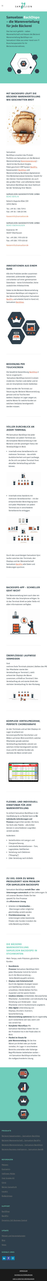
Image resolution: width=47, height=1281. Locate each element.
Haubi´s (5, 1191)
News (4, 1245)
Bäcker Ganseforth (9, 1187)
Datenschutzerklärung (23, 1275)
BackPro (5, 1216)
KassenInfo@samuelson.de (17, 216)
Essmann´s (6, 1169)
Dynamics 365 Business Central (14, 1220)
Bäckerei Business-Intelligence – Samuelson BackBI (22, 1149)
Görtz (4, 1182)
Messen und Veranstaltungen (13, 1236)
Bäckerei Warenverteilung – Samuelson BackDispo (22, 1145)
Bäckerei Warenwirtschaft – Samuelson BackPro (21, 1140)
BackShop (6, 1211)
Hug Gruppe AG (8, 1178)
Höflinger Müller (8, 1174)
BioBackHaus (7, 1196)
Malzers (5, 1165)
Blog (3, 1240)
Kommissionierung (28, 161)
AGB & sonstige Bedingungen (23, 1279)
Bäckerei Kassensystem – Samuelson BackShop (21, 1136)
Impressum (23, 1271)
